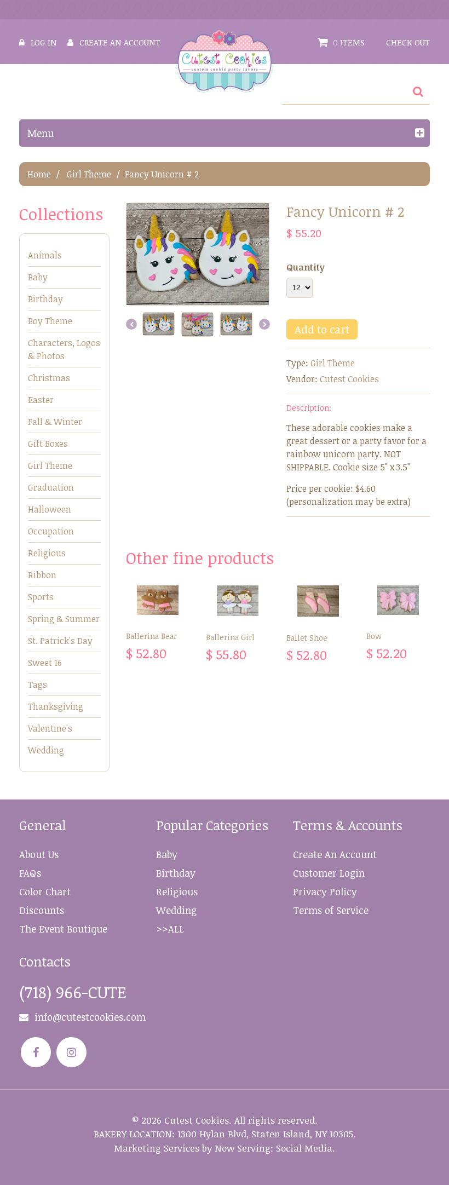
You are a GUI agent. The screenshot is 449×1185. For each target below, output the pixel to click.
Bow (374, 636)
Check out (408, 42)
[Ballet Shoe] (318, 601)
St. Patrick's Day (60, 641)
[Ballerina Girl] (237, 600)
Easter (41, 400)
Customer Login (329, 872)
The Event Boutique (63, 928)
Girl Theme (89, 174)
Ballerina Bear (151, 636)
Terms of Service (331, 910)
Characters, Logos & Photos (64, 349)
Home (39, 174)
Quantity (305, 267)
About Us (39, 854)
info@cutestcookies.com (90, 1016)
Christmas (49, 378)
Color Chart (45, 891)
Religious (47, 553)
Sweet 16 (45, 663)
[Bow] (398, 600)
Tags (37, 684)
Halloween (49, 509)
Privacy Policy (325, 891)
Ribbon (42, 575)
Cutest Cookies (349, 379)
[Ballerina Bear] (157, 600)
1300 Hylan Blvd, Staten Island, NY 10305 (265, 1134)
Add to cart (322, 329)
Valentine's (50, 728)
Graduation (51, 487)
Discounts (41, 910)
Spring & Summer (64, 619)
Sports (41, 597)
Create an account (119, 42)
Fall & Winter (55, 422)
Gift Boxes (48, 444)
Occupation (51, 531)
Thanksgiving (55, 706)
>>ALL (170, 928)
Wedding (46, 750)
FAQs (30, 872)
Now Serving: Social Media (273, 1148)
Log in (44, 42)
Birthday (45, 299)
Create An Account (335, 854)
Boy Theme (50, 321)
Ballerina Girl (230, 637)
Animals (45, 255)
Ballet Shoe (306, 637)
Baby (38, 277)
